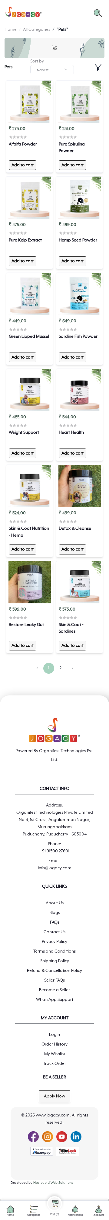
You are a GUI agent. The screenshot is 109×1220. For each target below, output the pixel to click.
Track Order (54, 1063)
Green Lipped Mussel (29, 336)
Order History (54, 1044)
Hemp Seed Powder (78, 240)
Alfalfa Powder (23, 144)
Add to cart (23, 165)
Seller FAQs (54, 980)
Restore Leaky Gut (26, 624)
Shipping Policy (54, 961)
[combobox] (52, 69)
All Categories (36, 29)
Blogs (54, 912)
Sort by (37, 61)
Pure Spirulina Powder (72, 147)
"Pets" (62, 29)
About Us (55, 903)
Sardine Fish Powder (78, 336)
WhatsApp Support (54, 999)
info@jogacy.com (54, 868)
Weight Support (24, 432)
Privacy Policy (54, 941)
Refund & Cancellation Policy (54, 970)
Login (54, 1034)
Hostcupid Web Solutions (53, 1183)
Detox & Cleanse (75, 528)
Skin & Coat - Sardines (71, 628)
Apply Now (54, 1096)
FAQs (54, 922)
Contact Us (54, 932)
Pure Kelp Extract (25, 240)
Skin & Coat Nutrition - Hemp (29, 532)
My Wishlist (54, 1054)
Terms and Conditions (54, 951)
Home (11, 29)
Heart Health (71, 432)
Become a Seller (54, 990)
